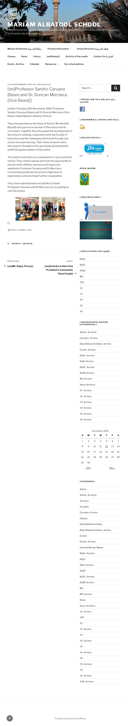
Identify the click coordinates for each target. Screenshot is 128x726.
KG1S (82, 264)
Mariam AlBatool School (54, 24)
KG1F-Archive (87, 361)
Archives (84, 501)
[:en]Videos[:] (53, 56)
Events (83, 535)
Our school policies (74, 64)
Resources (50, 64)
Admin (83, 489)
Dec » (112, 467)
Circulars (84, 506)
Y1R (82, 282)
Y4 (81, 299)
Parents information (58, 48)
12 (106, 446)
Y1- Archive (85, 390)
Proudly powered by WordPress (70, 718)
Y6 (81, 311)
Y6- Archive (86, 419)
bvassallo (44, 84)
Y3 (81, 294)
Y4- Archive (86, 407)
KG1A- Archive (87, 355)
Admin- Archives (88, 332)
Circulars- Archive (89, 338)
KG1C (82, 259)
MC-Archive (86, 378)
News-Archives (87, 384)
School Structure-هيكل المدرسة (92, 48)
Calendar (34, 64)
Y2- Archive (85, 396)
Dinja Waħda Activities (91, 524)
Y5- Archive (86, 413)
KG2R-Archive (87, 373)
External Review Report (91, 547)
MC (81, 276)
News (24, 56)
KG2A (83, 270)
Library (37, 56)
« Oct (88, 467)
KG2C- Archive (87, 367)
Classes (11, 56)
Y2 (81, 288)
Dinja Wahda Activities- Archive (95, 343)
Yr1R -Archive (87, 681)
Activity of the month (77, 56)
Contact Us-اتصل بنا (103, 56)
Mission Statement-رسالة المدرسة (24, 48)
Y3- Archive (86, 402)
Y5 (81, 305)
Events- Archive (15, 64)
